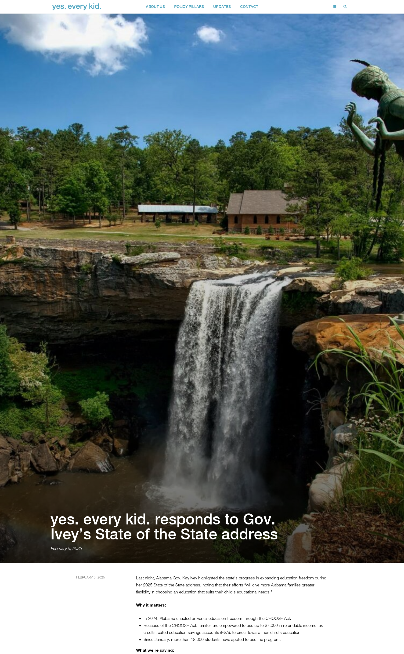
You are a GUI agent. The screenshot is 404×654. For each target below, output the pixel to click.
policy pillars (189, 6)
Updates (222, 6)
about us (155, 6)
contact (249, 6)
